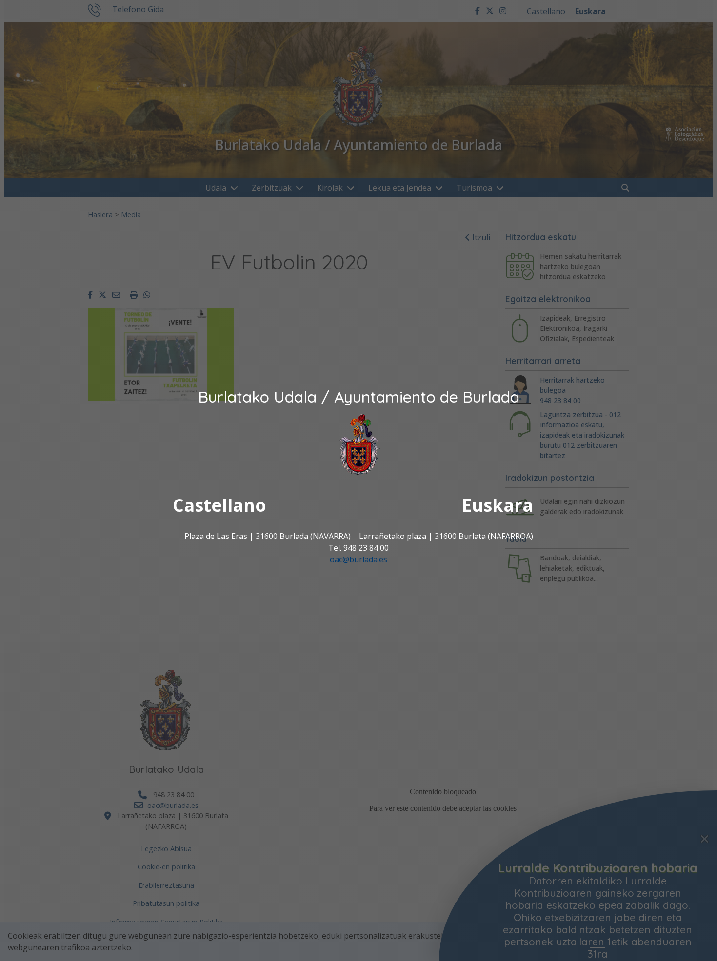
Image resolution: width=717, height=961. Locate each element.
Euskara (497, 506)
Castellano (219, 506)
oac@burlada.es (358, 560)
